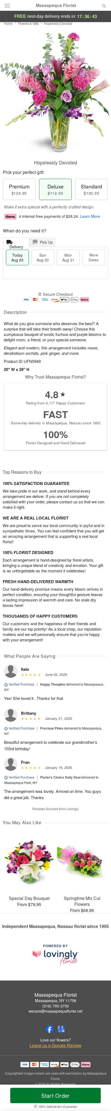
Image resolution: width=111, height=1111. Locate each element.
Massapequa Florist (56, 5)
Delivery (16, 245)
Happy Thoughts (52, 684)
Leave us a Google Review (55, 1045)
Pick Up (46, 242)
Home (8, 23)
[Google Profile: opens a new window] (61, 1029)
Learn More (90, 216)
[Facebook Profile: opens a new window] (49, 1029)
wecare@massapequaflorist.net (55, 1011)
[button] (99, 1099)
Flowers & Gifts (28, 23)
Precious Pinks (51, 728)
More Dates (94, 257)
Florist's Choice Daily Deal (60, 777)
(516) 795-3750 (55, 1006)
